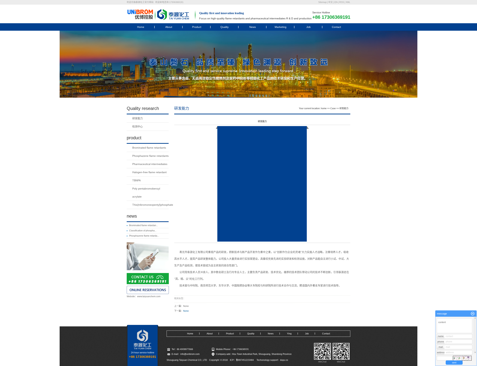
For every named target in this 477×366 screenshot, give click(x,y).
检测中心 (137, 126)
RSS (341, 2)
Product (196, 26)
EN (336, 2)
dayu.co (284, 360)
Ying (289, 333)
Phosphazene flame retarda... (144, 236)
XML (348, 2)
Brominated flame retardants (149, 147)
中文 (330, 2)
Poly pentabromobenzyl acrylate (146, 192)
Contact (336, 26)
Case (333, 108)
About (168, 26)
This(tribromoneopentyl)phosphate (150, 204)
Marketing (280, 26)
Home (140, 26)
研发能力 (137, 118)
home (324, 108)
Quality (224, 26)
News (252, 26)
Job (308, 26)
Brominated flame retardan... (143, 225)
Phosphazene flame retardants (150, 155)
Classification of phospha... (142, 230)
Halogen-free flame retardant (149, 172)
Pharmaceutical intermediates (149, 164)
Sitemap (322, 2)
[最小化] (472, 314)
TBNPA (136, 180)
